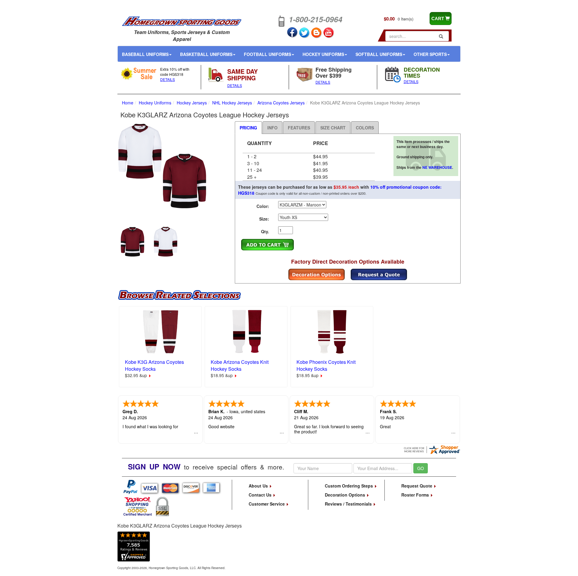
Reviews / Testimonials (349, 504)
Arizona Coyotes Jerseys (281, 103)
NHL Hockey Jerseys (232, 103)
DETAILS (167, 79)
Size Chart (333, 128)
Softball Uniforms (379, 54)
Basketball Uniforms (206, 54)
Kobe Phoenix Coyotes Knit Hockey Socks (326, 365)
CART (438, 18)
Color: (262, 206)
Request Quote (417, 486)
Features (299, 128)
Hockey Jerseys (192, 103)
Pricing (248, 128)
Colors (365, 128)
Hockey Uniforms (323, 54)
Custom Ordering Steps (349, 486)
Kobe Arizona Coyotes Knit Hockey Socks (240, 365)
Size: (264, 219)
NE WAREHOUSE (437, 167)
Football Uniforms (267, 54)
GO (420, 468)
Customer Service (267, 504)
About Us (259, 486)
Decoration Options (345, 495)
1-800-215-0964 (315, 19)
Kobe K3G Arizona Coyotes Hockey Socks (154, 365)
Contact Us (261, 495)
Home (127, 103)
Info (272, 128)
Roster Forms (415, 495)
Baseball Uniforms (145, 54)
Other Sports (430, 54)
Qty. (265, 231)
